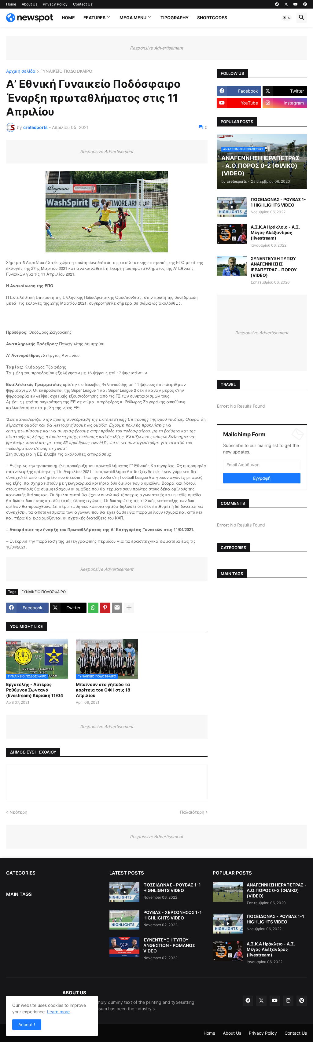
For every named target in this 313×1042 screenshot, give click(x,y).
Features (94, 17)
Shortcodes (212, 17)
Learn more (58, 1011)
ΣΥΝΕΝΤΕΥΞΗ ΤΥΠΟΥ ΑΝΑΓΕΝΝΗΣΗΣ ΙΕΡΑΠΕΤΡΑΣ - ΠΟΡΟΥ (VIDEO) (274, 267)
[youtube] (295, 4)
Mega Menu (133, 17)
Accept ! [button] (26, 1024)
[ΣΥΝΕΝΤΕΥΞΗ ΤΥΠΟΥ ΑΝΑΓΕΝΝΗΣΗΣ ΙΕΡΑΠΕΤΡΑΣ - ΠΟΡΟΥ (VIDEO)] (232, 266)
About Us (29, 4)
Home (11, 4)
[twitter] (286, 4)
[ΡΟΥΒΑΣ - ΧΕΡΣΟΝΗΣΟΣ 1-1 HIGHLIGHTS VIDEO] (124, 920)
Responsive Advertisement (156, 47)
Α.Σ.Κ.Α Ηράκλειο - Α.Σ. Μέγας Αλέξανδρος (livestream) (275, 232)
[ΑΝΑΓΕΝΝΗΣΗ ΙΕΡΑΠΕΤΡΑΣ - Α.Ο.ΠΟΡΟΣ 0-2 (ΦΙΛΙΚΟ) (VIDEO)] (228, 892)
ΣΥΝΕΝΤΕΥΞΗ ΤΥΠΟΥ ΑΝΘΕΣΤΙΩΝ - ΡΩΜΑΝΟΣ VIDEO (169, 945)
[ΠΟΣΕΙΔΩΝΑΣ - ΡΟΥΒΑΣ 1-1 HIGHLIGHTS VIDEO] (232, 207)
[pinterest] (305, 4)
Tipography (174, 17)
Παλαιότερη (192, 812)
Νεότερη (18, 812)
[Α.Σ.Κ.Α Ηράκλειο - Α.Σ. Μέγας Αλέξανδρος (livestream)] (232, 234)
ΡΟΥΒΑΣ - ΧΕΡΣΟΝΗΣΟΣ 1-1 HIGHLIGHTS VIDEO (172, 915)
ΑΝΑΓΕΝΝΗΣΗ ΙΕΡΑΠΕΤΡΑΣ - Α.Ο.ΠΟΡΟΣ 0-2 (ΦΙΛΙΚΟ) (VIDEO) (277, 890)
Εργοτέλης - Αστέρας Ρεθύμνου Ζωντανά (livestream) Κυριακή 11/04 (34, 690)
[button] (287, 18)
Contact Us (82, 4)
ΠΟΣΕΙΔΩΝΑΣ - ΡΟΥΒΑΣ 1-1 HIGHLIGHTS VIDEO (278, 202)
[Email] (117, 608)
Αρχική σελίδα (20, 71)
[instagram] (288, 1001)
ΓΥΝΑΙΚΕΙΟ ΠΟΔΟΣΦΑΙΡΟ (66, 71)
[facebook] (277, 4)
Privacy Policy (55, 4)
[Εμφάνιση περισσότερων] (129, 608)
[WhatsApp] (93, 608)
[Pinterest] (105, 608)
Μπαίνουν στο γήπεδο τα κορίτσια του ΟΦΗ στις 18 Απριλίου (103, 690)
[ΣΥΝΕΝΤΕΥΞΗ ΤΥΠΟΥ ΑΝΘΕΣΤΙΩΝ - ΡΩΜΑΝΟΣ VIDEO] (124, 947)
